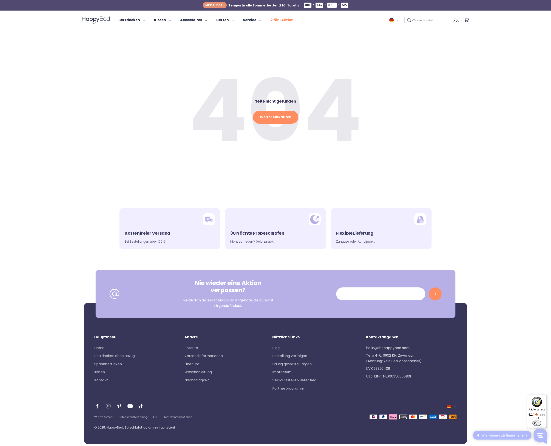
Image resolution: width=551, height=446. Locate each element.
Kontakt (101, 380)
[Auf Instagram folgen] (108, 406)
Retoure (191, 347)
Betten (222, 19)
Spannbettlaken (108, 364)
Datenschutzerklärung (133, 417)
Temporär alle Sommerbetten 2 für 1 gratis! (252, 5)
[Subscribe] (435, 293)
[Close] (442, 20)
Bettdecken (129, 19)
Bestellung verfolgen (289, 355)
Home (99, 347)
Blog (276, 347)
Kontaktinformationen (178, 417)
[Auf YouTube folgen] (130, 406)
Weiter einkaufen (275, 117)
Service (249, 19)
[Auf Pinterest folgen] (119, 406)
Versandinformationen (203, 355)
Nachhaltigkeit (196, 380)
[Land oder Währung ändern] (394, 20)
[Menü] (544, 396)
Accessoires (191, 19)
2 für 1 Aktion (282, 19)
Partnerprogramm (288, 388)
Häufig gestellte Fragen (292, 364)
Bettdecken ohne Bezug (114, 355)
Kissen (160, 19)
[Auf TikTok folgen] (141, 406)
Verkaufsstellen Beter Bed (294, 380)
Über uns (192, 364)
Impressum (281, 372)
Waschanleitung (198, 372)
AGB (155, 417)
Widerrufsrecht (103, 417)
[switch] (536, 423)
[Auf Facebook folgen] (97, 406)
